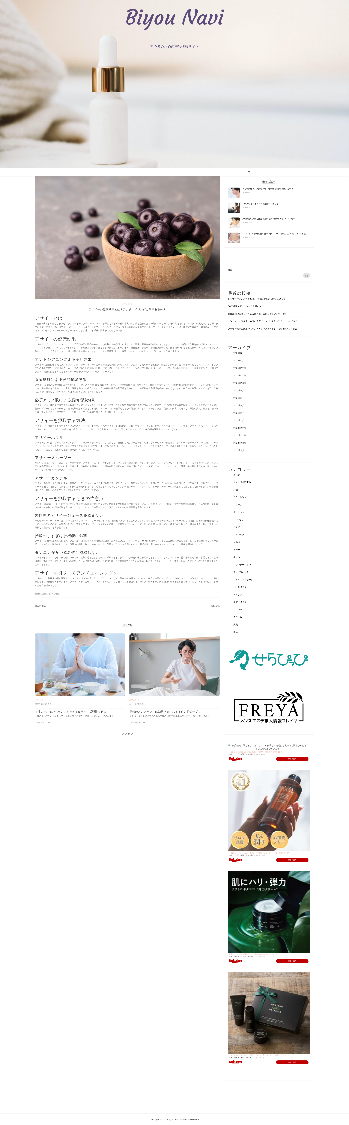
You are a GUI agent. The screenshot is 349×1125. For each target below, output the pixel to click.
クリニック (238, 512)
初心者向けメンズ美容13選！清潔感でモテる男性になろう (268, 188)
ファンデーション (242, 564)
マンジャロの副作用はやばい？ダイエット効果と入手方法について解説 (274, 233)
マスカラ (237, 609)
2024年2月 (239, 420)
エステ (236, 474)
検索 (230, 270)
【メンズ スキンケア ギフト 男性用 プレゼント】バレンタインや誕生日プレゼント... (260, 1055)
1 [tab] (123, 734)
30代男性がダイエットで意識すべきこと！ (156, 709)
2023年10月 (239, 443)
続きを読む (41, 722)
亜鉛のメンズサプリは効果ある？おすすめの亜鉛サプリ (70, 711)
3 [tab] (129, 734)
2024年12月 (239, 368)
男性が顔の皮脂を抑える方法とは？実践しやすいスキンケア (269, 218)
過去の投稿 (40, 605)
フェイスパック (241, 572)
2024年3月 (239, 413)
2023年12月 (239, 428)
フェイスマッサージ (243, 579)
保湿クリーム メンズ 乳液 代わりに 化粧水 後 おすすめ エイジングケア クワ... (257, 954)
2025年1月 (239, 360)
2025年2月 (239, 353)
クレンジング (239, 519)
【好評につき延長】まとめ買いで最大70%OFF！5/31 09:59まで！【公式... (256, 752)
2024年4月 (239, 405)
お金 (235, 489)
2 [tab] (126, 734)
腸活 (235, 632)
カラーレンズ (239, 497)
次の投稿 (215, 605)
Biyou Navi (174, 17)
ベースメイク (239, 587)
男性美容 (237, 617)
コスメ (236, 527)
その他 (236, 542)
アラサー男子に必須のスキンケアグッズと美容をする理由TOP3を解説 (262, 328)
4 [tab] (132, 734)
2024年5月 (239, 398)
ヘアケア (237, 594)
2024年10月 (239, 383)
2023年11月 (239, 435)
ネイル (236, 557)
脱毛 (235, 624)
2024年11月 (239, 375)
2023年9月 (239, 450)
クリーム (237, 504)
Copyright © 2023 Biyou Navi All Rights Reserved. (174, 1119)
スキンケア (238, 534)
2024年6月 (239, 390)
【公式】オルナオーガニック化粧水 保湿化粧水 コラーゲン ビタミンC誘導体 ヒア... (259, 853)
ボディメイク (127, 304)
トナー (236, 549)
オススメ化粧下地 (242, 482)
